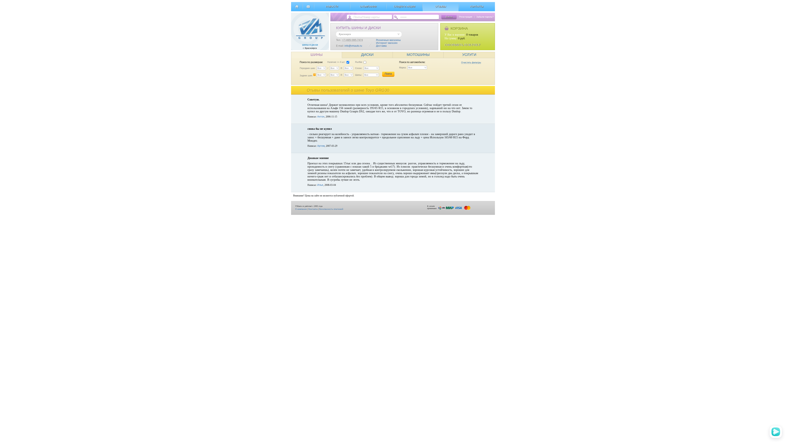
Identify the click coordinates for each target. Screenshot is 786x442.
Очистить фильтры (471, 62)
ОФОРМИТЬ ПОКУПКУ (462, 45)
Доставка (381, 45)
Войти (449, 16)
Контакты (313, 209)
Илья (320, 185)
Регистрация (465, 17)
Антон (320, 116)
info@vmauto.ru (353, 45)
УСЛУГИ (469, 55)
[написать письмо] (308, 8)
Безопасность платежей (331, 209)
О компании (301, 209)
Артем (321, 145)
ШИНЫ (317, 55)
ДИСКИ (367, 55)
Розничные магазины (388, 40)
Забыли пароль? (485, 17)
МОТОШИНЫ (418, 55)
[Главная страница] (296, 8)
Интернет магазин (387, 43)
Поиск (388, 73)
